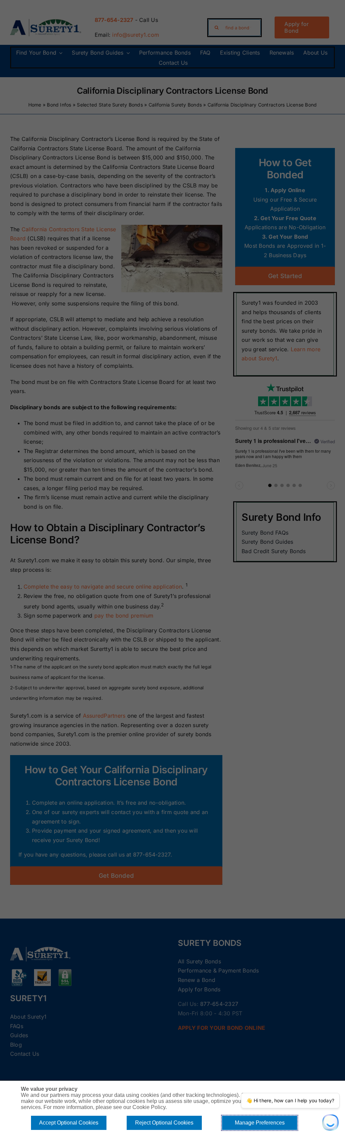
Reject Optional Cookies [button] (164, 1123)
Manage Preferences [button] (260, 1123)
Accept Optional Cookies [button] (68, 1123)
